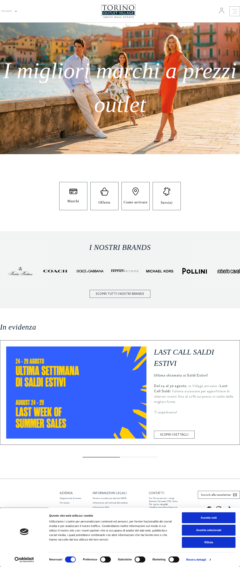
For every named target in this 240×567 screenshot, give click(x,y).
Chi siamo (64, 502)
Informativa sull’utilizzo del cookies (110, 502)
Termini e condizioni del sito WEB (109, 498)
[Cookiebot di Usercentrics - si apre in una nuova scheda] (24, 559)
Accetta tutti (209, 517)
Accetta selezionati (208, 530)
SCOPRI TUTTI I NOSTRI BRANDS (120, 294)
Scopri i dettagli (174, 435)
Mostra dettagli (196, 559)
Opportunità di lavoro (70, 498)
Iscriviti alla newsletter (216, 495)
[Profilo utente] (221, 11)
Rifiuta (208, 542)
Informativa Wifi (101, 507)
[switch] (105, 559)
